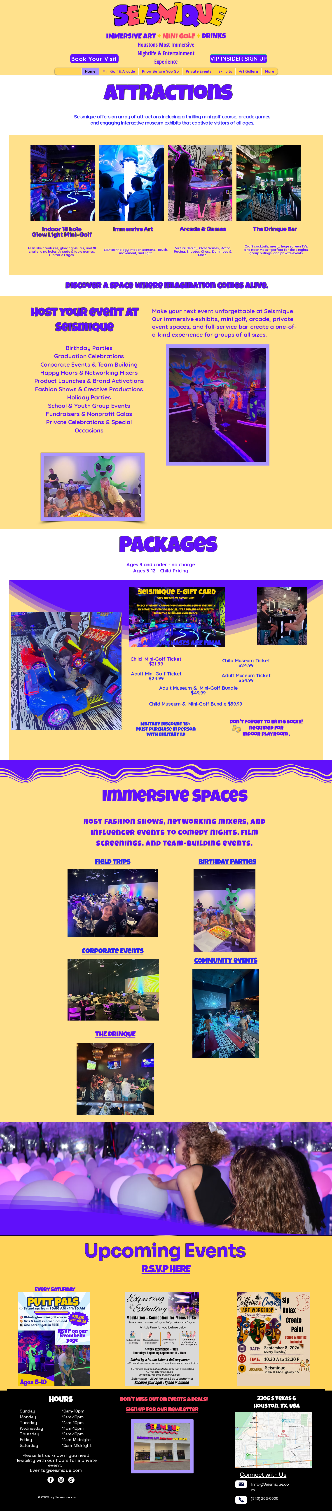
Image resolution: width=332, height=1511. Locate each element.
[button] (260, 457)
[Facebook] (50, 1480)
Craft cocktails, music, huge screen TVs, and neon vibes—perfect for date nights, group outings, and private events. (276, 249)
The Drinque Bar (275, 229)
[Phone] (241, 1500)
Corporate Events (112, 952)
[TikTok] (71, 1480)
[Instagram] (61, 1480)
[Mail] (241, 1484)
